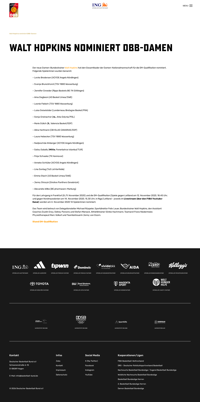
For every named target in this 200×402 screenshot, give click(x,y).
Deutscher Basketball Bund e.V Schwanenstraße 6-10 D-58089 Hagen (22, 365)
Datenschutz (61, 375)
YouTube (88, 375)
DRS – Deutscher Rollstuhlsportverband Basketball (140, 365)
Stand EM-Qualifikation (45, 221)
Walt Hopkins (71, 67)
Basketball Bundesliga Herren (131, 379)
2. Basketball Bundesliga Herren (132, 384)
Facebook (89, 365)
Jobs (58, 361)
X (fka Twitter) (91, 361)
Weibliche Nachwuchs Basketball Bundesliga (137, 375)
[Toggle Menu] (187, 5)
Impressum (61, 370)
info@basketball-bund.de (27, 376)
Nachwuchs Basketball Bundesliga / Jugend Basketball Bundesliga (147, 370)
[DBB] (13, 10)
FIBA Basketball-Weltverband (131, 361)
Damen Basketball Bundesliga (131, 388)
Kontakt (59, 365)
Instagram (89, 370)
